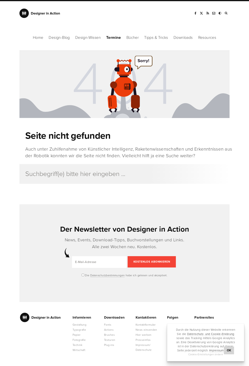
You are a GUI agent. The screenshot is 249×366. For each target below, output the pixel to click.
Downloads (183, 37)
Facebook (195, 13)
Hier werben (144, 335)
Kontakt (214, 13)
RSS (208, 13)
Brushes (109, 335)
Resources (207, 37)
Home (38, 37)
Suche (226, 13)
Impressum (216, 350)
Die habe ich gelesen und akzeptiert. (125, 275)
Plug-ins (109, 345)
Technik (77, 345)
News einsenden (146, 329)
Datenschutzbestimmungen (107, 275)
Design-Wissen (88, 37)
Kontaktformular (146, 324)
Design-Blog (59, 37)
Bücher (132, 37)
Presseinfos (143, 340)
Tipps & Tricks (156, 37)
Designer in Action (39, 13)
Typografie (79, 329)
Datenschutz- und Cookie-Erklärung (210, 334)
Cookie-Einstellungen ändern (205, 354)
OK (229, 350)
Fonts (107, 324)
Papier (77, 335)
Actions (109, 329)
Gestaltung (79, 324)
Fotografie (79, 340)
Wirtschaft (79, 350)
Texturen (109, 340)
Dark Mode (220, 13)
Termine (113, 37)
